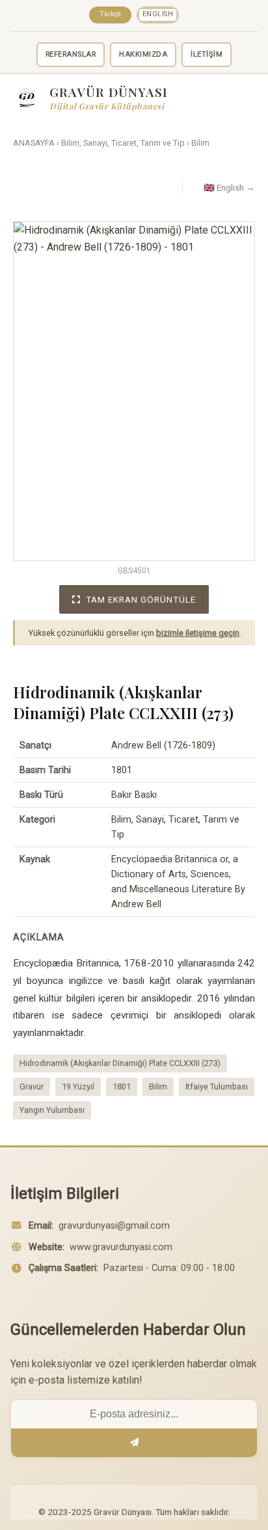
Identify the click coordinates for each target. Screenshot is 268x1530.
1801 (122, 1086)
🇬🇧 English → (229, 187)
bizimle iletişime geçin (197, 633)
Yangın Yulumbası (52, 1110)
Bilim (200, 143)
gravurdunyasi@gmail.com (114, 1225)
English (158, 14)
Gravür (32, 1086)
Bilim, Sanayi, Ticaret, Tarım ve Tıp (123, 143)
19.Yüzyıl (78, 1086)
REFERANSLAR (71, 54)
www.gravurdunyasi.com (121, 1247)
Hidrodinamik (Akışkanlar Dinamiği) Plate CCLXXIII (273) (120, 1063)
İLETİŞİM (206, 54)
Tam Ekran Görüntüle (141, 599)
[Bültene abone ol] (134, 1442)
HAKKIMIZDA (143, 54)
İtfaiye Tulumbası (216, 1086)
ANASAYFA (34, 143)
